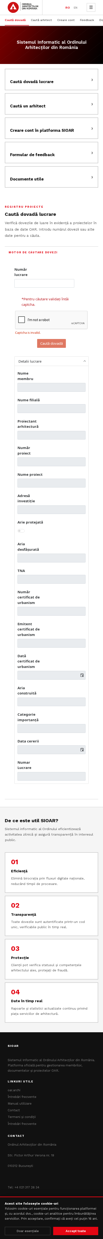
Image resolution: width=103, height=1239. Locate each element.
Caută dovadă (15, 20)
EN (75, 7)
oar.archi (14, 1090)
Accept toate (76, 1231)
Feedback (87, 20)
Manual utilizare (20, 1103)
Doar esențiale (28, 1231)
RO (67, 7)
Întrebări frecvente (22, 1097)
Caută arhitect (41, 20)
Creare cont (66, 20)
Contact (14, 1110)
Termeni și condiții (22, 1117)
